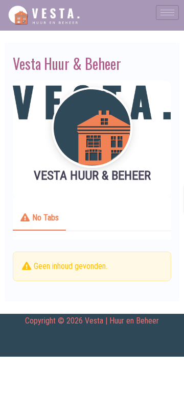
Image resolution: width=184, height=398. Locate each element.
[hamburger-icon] (167, 12)
